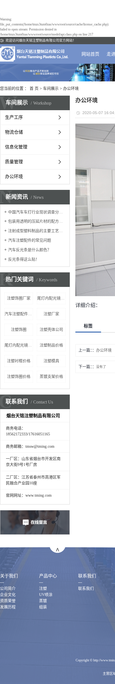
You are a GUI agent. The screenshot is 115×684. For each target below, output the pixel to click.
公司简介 (8, 588)
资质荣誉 (8, 601)
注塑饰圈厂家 (18, 298)
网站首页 (90, 54)
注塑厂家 (51, 314)
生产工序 (14, 117)
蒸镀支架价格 (51, 376)
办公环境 (71, 88)
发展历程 (8, 607)
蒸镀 (43, 601)
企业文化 (8, 595)
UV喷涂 (45, 595)
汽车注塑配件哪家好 (18, 314)
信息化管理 (16, 147)
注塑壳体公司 (51, 329)
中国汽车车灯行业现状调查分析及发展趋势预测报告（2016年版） (37, 212)
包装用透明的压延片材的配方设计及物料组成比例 (37, 221)
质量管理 (14, 161)
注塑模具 (51, 361)
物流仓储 (14, 132)
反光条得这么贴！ (23, 259)
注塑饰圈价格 (18, 376)
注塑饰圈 (19, 329)
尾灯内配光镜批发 (51, 298)
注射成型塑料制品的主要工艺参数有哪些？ (37, 231)
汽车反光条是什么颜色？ (29, 250)
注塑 (43, 588)
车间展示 (51, 88)
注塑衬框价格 (18, 361)
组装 (43, 607)
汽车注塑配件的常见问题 (29, 240)
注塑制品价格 (51, 345)
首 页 (34, 88)
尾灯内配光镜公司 (18, 345)
